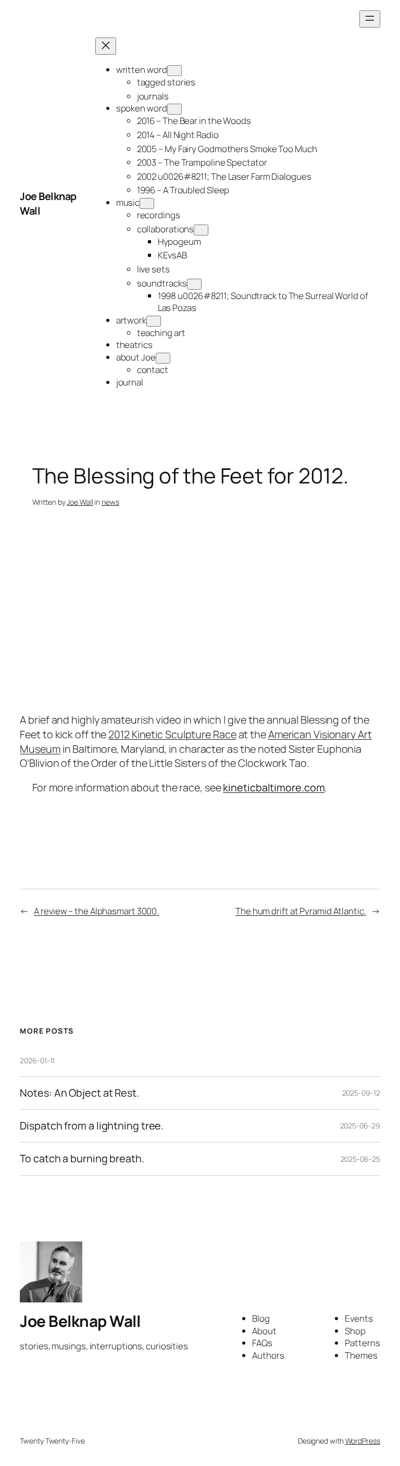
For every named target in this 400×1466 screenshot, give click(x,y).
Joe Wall (80, 502)
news (110, 502)
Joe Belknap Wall (80, 1321)
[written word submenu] (174, 70)
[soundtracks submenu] (194, 284)
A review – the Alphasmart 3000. (96, 911)
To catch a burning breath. (82, 1158)
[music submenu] (147, 203)
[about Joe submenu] (163, 358)
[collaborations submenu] (201, 230)
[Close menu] (105, 46)
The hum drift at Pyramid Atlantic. (300, 911)
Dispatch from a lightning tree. (92, 1126)
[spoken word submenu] (174, 109)
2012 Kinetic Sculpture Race (172, 734)
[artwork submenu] (153, 321)
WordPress (362, 1441)
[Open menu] (369, 19)
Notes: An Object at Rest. (79, 1093)
